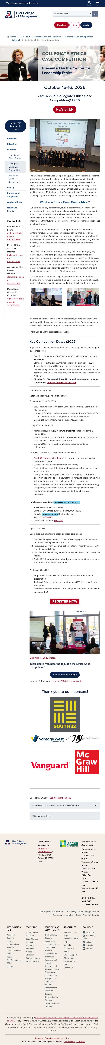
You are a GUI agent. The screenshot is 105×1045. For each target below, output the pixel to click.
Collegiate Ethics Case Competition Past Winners (55, 805)
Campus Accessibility (63, 915)
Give (74, 25)
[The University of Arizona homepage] (23, 3)
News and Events (12, 209)
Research (12, 138)
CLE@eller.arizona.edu (60, 797)
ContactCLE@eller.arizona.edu (61, 382)
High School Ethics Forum (14, 157)
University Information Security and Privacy (52, 1038)
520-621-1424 (13, 261)
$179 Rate (58, 520)
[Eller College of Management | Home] (28, 14)
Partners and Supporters (13, 195)
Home (13, 36)
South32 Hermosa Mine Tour (47, 458)
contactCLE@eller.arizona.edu (67, 681)
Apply (86, 25)
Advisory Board (14, 202)
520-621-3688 (14, 239)
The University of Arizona (74, 1041)
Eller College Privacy (89, 911)
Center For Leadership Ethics (79, 36)
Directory (61, 25)
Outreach (16, 40)
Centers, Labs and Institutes (47, 36)
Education (12, 144)
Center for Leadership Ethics (15, 126)
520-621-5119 (13, 305)
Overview (25, 36)
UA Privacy (70, 911)
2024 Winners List (41, 816)
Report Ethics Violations (87, 915)
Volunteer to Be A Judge (65, 674)
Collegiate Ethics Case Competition (14, 167)
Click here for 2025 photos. (43, 658)
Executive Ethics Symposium (14, 178)
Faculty (10, 187)
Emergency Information (51, 911)
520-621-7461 (13, 283)
